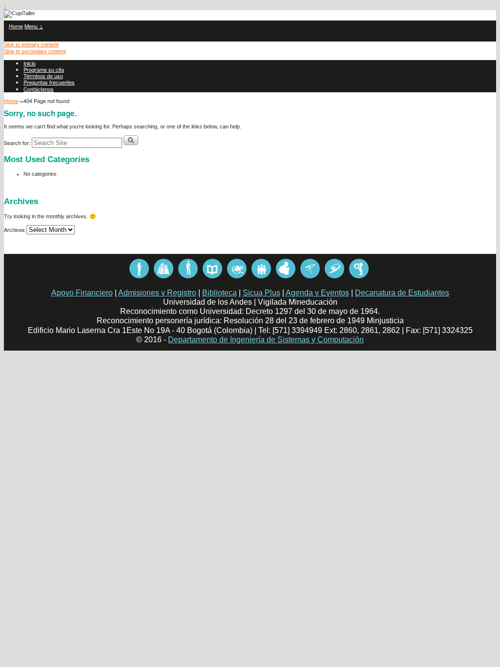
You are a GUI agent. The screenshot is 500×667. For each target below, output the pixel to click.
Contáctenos (38, 89)
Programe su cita (43, 69)
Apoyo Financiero (82, 293)
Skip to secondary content (35, 51)
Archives (14, 229)
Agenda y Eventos (317, 293)
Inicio (29, 63)
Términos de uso (43, 76)
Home (16, 26)
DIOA (139, 268)
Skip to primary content (31, 44)
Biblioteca (219, 293)
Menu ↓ (33, 26)
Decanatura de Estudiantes (402, 293)
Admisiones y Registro (157, 293)
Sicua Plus (261, 293)
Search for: (17, 142)
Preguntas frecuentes (49, 82)
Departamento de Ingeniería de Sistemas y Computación (266, 339)
